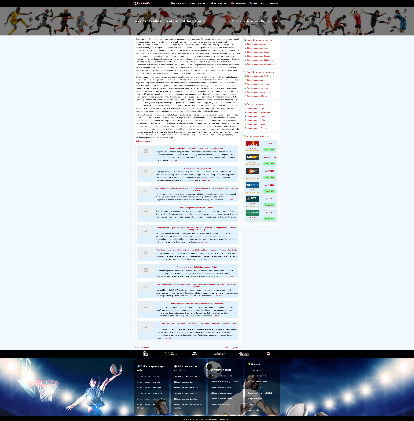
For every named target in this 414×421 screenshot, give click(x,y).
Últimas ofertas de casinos (256, 108)
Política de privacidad (257, 376)
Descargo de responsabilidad (260, 393)
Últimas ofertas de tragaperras (258, 112)
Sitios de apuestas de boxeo (257, 88)
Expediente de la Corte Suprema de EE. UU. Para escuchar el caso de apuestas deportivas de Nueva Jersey (197, 325)
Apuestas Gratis (239, 3)
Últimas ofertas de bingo (255, 116)
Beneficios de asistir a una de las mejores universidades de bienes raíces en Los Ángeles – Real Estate (197, 250)
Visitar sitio (269, 149)
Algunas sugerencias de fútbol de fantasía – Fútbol (197, 267)
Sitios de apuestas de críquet (257, 84)
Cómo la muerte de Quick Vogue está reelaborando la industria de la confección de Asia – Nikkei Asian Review (197, 285)
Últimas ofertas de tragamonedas (224, 381)
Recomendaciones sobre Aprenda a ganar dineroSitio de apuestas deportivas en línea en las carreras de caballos (197, 189)
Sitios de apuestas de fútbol (257, 76)
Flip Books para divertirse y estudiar (197, 168)
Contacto (252, 404)
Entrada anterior (142, 347)
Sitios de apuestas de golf (256, 80)
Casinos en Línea (220, 3)
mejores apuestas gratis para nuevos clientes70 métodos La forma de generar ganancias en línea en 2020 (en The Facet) (196, 229)
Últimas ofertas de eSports (222, 404)
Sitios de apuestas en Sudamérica (259, 60)
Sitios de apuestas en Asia (256, 44)
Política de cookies (255, 387)
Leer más (174, 160)
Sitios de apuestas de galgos (186, 399)
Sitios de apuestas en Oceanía (258, 56)
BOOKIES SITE (198, 419)
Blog (264, 3)
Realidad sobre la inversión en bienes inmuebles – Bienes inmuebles (196, 148)
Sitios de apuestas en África (257, 48)
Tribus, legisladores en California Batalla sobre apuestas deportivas (196, 304)
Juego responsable (255, 399)
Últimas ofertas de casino (221, 376)
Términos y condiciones (257, 381)
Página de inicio (179, 3)
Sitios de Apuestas (200, 3)
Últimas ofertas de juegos (256, 124)
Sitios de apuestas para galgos (258, 92)
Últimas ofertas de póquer (256, 120)
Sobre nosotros (254, 370)
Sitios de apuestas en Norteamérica (260, 64)
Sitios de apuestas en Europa (257, 52)
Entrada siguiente (233, 347)
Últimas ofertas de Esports (256, 128)
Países (254, 3)
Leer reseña (252, 148)
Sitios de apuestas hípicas (256, 96)
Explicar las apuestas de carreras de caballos (196, 208)
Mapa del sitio (253, 410)
